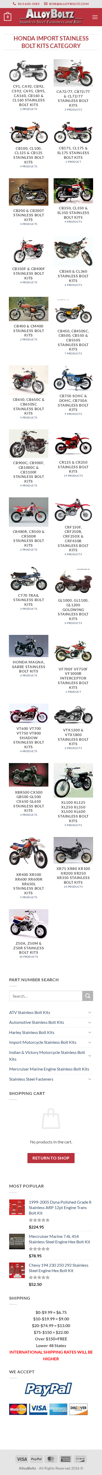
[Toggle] (90, 1012)
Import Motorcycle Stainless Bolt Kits (42, 1042)
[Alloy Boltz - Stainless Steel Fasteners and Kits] (51, 17)
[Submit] (87, 996)
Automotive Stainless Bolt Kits (36, 1022)
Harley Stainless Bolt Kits (31, 1032)
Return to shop (51, 1158)
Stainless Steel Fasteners (31, 1078)
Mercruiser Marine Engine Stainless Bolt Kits (49, 1068)
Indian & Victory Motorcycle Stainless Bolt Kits (47, 1055)
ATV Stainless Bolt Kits (29, 1012)
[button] (7, 17)
